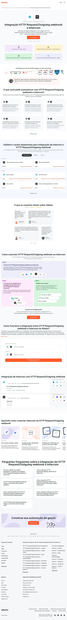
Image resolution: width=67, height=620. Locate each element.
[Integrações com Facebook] (57, 382)
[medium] (64, 615)
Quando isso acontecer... (11, 343)
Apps (12, 7)
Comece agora (33, 523)
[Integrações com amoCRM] (53, 382)
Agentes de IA (4, 599)
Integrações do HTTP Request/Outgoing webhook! (20, 178)
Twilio (2, 546)
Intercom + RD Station (57, 559)
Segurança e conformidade (29, 587)
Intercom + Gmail (56, 553)
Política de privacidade (43, 608)
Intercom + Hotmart (57, 548)
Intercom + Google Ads (57, 564)
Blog (2, 583)
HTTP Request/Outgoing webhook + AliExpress (35, 563)
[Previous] (32, 243)
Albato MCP (25, 594)
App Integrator (4, 589)
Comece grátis (33, 37)
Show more (4, 566)
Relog (2, 548)
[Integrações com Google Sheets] (60, 385)
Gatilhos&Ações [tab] (26, 155)
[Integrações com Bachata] (53, 397)
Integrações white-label (28, 580)
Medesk (3, 563)
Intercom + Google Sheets (58, 550)
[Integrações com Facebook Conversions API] (60, 382)
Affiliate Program (5, 596)
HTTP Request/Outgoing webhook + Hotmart (34, 548)
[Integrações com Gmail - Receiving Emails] (53, 385)
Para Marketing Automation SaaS (30, 592)
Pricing (2, 580)
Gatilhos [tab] (35, 155)
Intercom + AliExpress (57, 561)
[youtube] (61, 615)
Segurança (54, 610)
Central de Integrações (5, 7)
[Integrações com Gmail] (64, 382)
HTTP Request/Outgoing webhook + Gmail (33, 554)
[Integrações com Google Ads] (57, 385)
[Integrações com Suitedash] (64, 400)
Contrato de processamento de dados (58, 608)
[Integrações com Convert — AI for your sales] (57, 397)
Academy (3, 587)
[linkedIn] (58, 615)
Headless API (26, 596)
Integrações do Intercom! (26, 166)
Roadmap (3, 592)
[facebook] (55, 615)
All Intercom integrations (58, 546)
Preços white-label (27, 583)
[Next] (35, 243)
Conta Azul (4, 551)
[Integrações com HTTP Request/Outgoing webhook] (64, 385)
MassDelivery (4, 555)
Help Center (4, 585)
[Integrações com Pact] (53, 400)
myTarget (3, 560)
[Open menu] (64, 2)
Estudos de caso (26, 585)
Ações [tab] (42, 155)
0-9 (8, 536)
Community (3, 594)
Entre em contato (62, 610)
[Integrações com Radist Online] (57, 400)
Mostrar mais (33, 133)
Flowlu (3, 553)
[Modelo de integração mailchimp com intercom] (11, 106)
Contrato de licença (33, 608)
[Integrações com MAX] (64, 397)
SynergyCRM (4, 558)
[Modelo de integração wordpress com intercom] (55, 106)
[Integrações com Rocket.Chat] (60, 400)
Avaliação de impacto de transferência (42, 610)
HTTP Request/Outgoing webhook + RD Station (35, 560)
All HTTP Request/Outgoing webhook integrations (35, 546)
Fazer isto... (7, 351)
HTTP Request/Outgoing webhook (21, 7)
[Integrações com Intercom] (60, 397)
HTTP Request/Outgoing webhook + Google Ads (35, 565)
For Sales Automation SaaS (29, 589)
